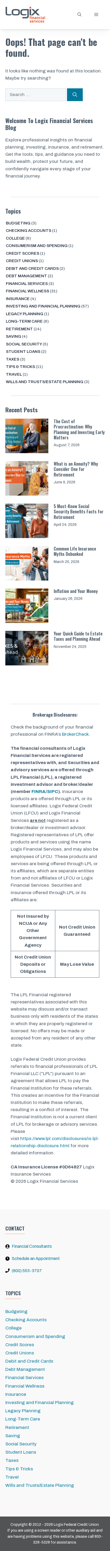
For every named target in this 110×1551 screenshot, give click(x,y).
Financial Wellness (27, 291)
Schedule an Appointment (36, 1258)
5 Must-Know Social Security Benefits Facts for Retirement (79, 511)
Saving (13, 336)
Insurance (18, 299)
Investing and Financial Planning (43, 306)
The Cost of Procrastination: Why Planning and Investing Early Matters (79, 429)
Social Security (24, 344)
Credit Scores (22, 253)
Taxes (12, 359)
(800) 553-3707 (27, 1270)
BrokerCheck (75, 734)
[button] (79, 15)
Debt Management (26, 276)
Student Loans (23, 351)
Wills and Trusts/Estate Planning (44, 382)
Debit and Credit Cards (32, 268)
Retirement (19, 329)
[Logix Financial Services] (25, 14)
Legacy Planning (24, 314)
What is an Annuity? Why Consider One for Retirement (76, 469)
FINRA (39, 791)
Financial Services (27, 283)
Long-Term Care (24, 321)
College (15, 238)
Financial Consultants (32, 1246)
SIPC (52, 791)
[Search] (75, 94)
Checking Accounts (28, 230)
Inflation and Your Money (76, 591)
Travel (14, 374)
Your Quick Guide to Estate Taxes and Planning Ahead (78, 636)
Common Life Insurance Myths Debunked (75, 551)
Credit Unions (22, 261)
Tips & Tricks (20, 367)
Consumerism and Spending (37, 246)
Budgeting (18, 223)
